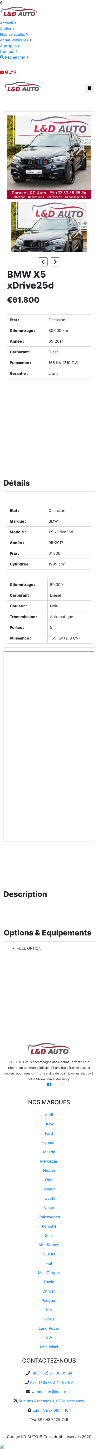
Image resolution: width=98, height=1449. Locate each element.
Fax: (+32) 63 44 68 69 (51, 1382)
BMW (49, 1124)
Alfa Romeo (49, 1244)
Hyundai (49, 1142)
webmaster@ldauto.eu (51, 1391)
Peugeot (49, 1300)
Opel (49, 1179)
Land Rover (49, 1328)
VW (49, 1337)
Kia (49, 1309)
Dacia (49, 1281)
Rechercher (15, 57)
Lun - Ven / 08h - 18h (52, 1410)
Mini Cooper (49, 1272)
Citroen (49, 1291)
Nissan (49, 1170)
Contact (8, 51)
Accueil (7, 22)
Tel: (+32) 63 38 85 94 (51, 1373)
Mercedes (49, 1161)
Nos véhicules (13, 34)
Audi (49, 1114)
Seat (49, 1235)
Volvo (49, 1207)
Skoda (49, 1319)
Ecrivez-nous (31, 391)
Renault (49, 1189)
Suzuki (49, 1254)
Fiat (49, 1263)
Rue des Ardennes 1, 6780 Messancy (51, 1401)
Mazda (49, 1151)
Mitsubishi (49, 1346)
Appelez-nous (31, 416)
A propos (9, 45)
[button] (13, 157)
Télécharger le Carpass (27, 858)
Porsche (49, 1226)
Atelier (6, 28)
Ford (49, 1133)
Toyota (49, 1198)
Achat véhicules (14, 40)
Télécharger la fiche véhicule (31, 451)
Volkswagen (49, 1216)
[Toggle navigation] (89, 88)
